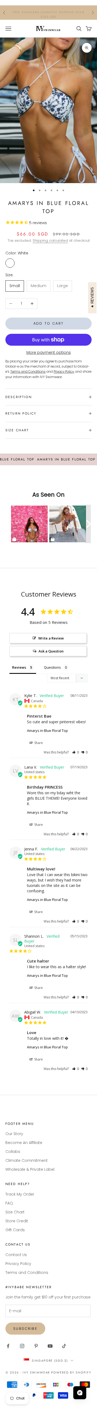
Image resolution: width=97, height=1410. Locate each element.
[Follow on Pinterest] (36, 1346)
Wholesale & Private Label (29, 1169)
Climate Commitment (26, 1160)
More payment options (48, 352)
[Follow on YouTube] (50, 1346)
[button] (75, 752)
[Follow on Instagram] (22, 1346)
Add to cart (48, 323)
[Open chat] (79, 1392)
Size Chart (15, 1212)
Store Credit (16, 1221)
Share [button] (38, 743)
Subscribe (25, 1328)
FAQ (9, 1203)
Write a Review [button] (51, 638)
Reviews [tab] (19, 667)
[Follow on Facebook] (8, 1346)
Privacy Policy (18, 1263)
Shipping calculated (50, 240)
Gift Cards (15, 1230)
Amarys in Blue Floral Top (47, 730)
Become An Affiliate (23, 1142)
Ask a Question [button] (51, 651)
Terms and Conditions (26, 1272)
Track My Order (19, 1194)
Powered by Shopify (71, 1372)
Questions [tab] (52, 667)
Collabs (12, 1151)
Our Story (14, 1133)
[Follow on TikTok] (64, 1346)
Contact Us (16, 1254)
